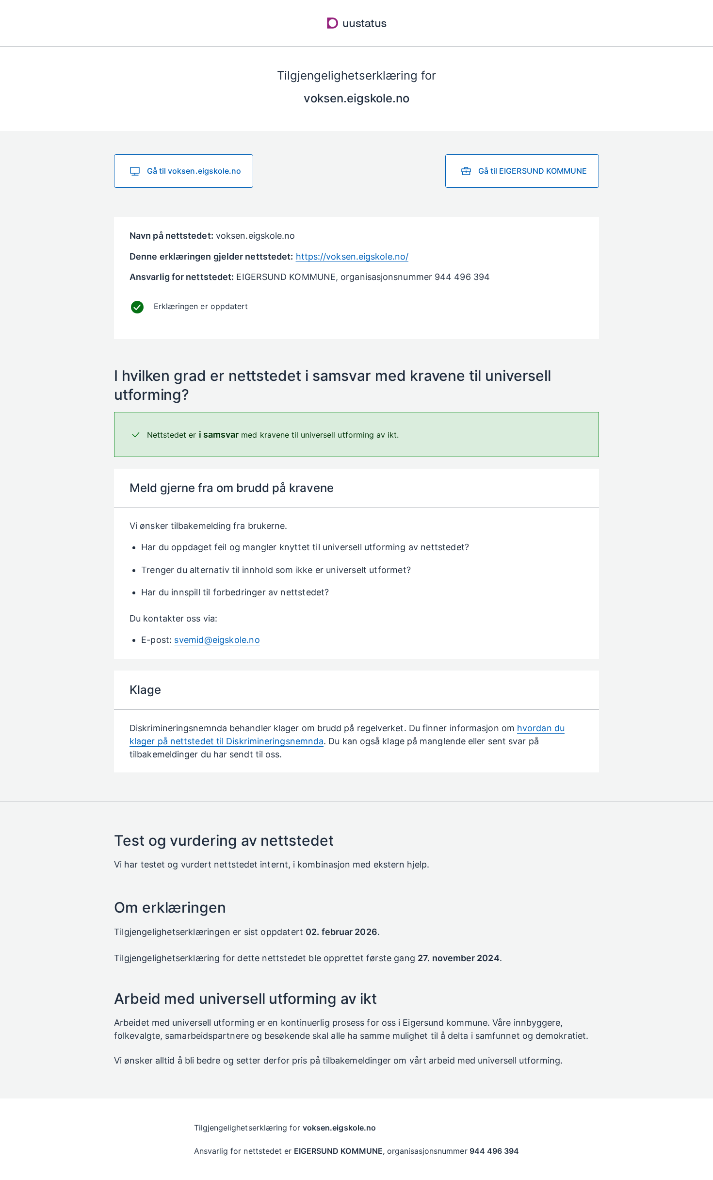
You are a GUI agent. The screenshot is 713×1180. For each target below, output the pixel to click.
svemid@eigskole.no (216, 640)
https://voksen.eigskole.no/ (352, 256)
